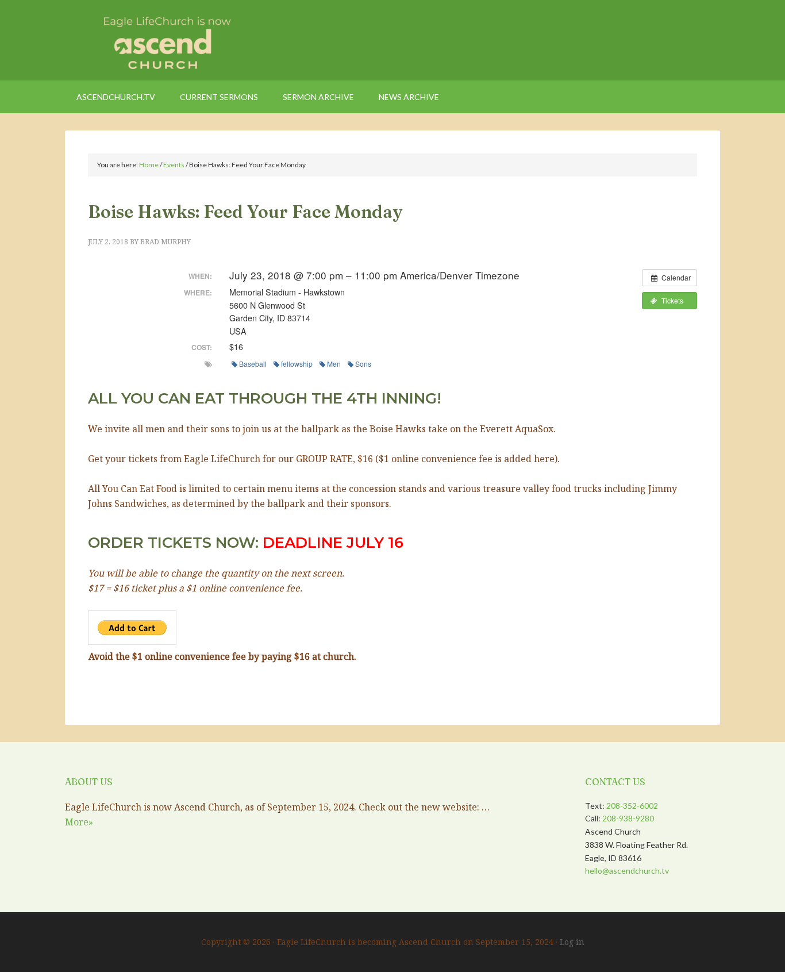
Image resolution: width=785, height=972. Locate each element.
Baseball (253, 363)
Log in (572, 941)
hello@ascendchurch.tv (627, 870)
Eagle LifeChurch (162, 40)
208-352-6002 (632, 805)
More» (79, 822)
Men (334, 363)
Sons (363, 363)
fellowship (297, 363)
